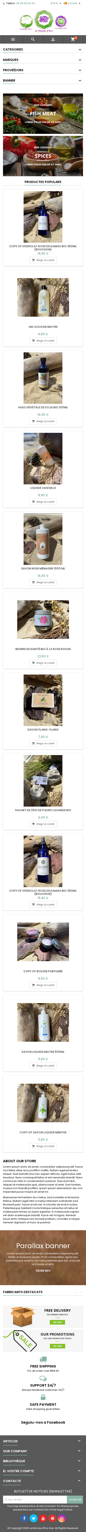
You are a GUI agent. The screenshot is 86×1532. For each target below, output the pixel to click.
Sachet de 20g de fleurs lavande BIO (43, 810)
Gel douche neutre (43, 327)
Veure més (43, 1271)
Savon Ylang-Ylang (43, 730)
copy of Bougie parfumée (43, 971)
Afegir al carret (43, 260)
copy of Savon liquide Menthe (43, 1132)
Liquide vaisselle (43, 488)
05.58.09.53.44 (25, 3)
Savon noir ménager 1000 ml (43, 568)
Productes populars (43, 182)
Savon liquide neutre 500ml (43, 1052)
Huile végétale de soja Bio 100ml (43, 407)
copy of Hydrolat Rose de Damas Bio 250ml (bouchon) (43, 247)
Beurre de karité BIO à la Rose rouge (43, 649)
